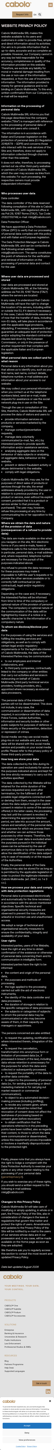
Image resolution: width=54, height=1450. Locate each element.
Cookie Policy (21, 1446)
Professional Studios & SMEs (18, 1347)
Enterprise (9, 1330)
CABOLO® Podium (13, 1312)
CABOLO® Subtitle (13, 1309)
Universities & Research (16, 1337)
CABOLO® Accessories (15, 1316)
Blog (7, 1361)
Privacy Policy (32, 1446)
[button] (50, 1401)
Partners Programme (14, 1364)
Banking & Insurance (14, 1333)
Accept (27, 1425)
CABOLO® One (11, 1305)
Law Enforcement (13, 1343)
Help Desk (9, 1368)
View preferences (27, 1440)
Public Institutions (13, 1340)
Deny (27, 1433)
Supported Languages (15, 1371)
